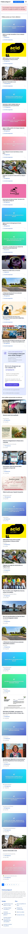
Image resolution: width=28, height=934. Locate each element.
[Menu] (26, 2)
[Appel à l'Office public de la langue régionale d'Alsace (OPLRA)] (14, 124)
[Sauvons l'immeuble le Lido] (14, 77)
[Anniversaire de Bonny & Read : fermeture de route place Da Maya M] (14, 195)
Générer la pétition (13, 384)
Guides (4, 901)
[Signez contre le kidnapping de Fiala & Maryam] (14, 219)
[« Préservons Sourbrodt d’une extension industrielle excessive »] (14, 289)
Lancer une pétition (18, 1)
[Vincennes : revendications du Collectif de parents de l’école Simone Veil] (14, 243)
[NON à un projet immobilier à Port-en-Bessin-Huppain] (14, 30)
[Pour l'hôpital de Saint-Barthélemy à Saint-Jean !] (14, 148)
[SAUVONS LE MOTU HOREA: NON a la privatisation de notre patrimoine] (14, 100)
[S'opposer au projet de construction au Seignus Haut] (14, 171)
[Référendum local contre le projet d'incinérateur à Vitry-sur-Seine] (14, 54)
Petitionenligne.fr (5, 1)
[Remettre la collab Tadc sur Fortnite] (14, 265)
